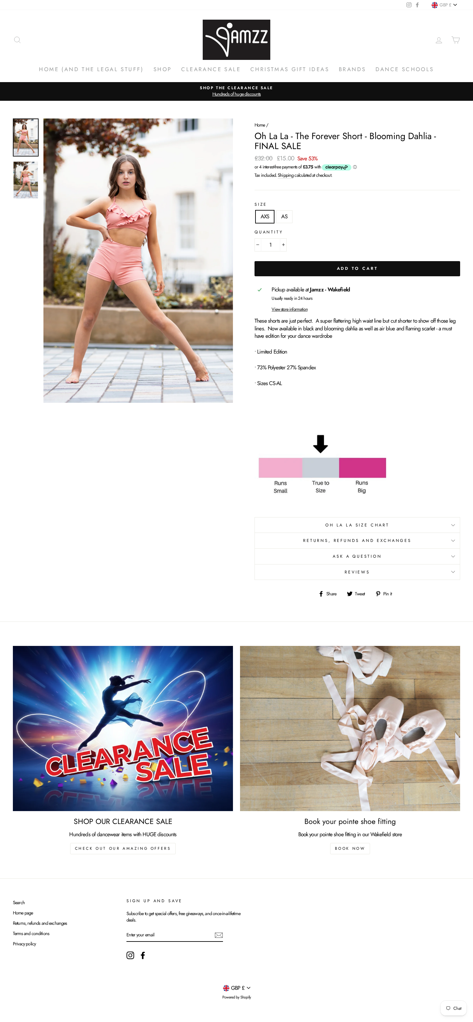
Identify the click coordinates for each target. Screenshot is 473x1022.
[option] (236, 91)
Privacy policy (24, 944)
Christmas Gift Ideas (289, 69)
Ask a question (357, 556)
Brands (352, 69)
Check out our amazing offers (123, 848)
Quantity (269, 232)
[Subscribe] (219, 935)
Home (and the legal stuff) (91, 69)
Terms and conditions (31, 933)
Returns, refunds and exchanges (40, 923)
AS (284, 216)
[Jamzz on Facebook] (143, 955)
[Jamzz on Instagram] (130, 955)
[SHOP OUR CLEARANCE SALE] (123, 728)
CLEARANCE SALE (211, 69)
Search (19, 902)
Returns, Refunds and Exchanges (357, 540)
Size (261, 204)
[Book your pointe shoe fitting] (350, 728)
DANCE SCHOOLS (405, 69)
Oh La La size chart (357, 525)
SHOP (162, 69)
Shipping (285, 175)
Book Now (350, 848)
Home (260, 125)
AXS (265, 216)
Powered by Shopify (236, 997)
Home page (23, 913)
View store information (289, 309)
